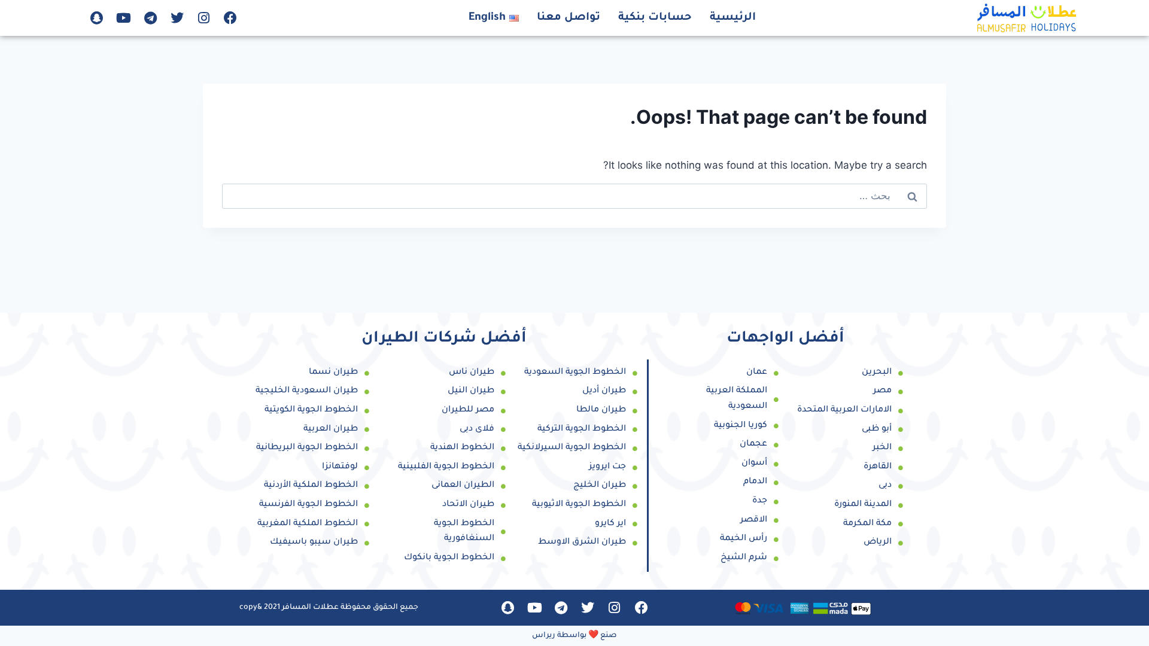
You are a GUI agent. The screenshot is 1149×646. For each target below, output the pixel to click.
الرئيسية (733, 18)
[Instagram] (203, 18)
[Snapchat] (97, 18)
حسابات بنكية (655, 18)
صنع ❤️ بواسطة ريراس (574, 636)
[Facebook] (230, 18)
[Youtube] (124, 18)
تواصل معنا (568, 18)
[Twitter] (177, 18)
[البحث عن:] (574, 196)
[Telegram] (150, 18)
